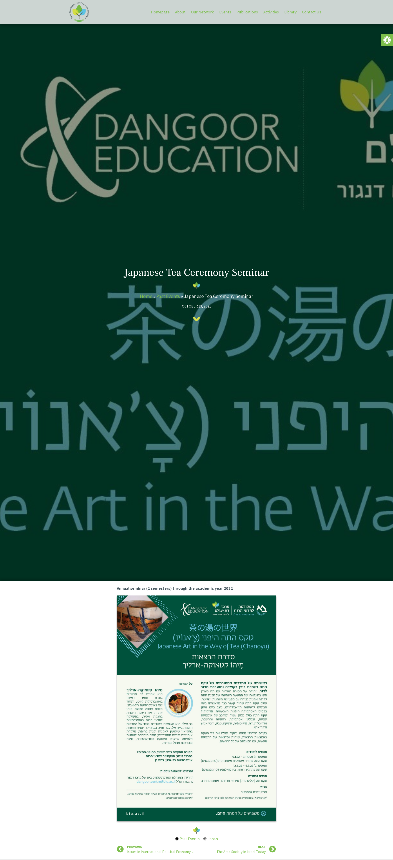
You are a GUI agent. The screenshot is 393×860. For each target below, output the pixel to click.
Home (146, 296)
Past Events (168, 296)
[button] (387, 40)
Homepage (160, 12)
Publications (247, 12)
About (180, 12)
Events (225, 12)
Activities (271, 12)
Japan (213, 838)
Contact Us (311, 12)
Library (290, 12)
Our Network (202, 12)
